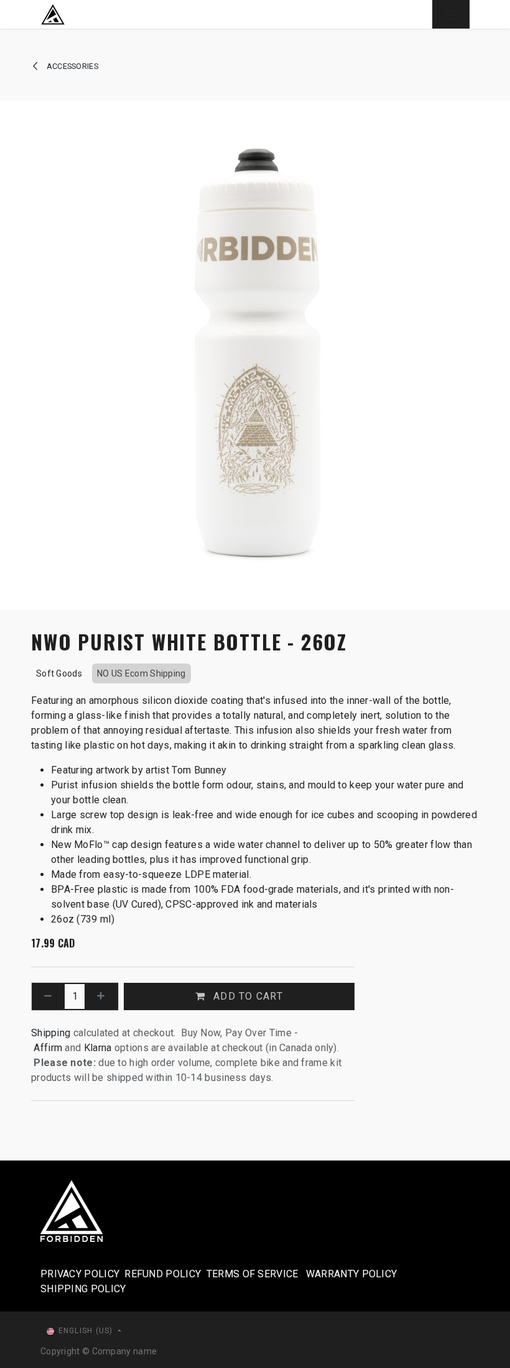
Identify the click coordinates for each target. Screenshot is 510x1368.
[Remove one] (48, 996)
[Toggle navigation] (451, 14)
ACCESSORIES (71, 66)
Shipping (50, 1033)
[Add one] (101, 996)
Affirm (49, 1048)
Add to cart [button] (246, 996)
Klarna (98, 1048)
